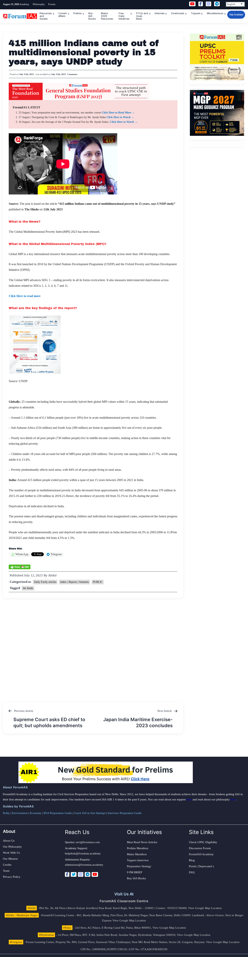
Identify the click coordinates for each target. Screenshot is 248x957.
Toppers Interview (138, 860)
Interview (159, 13)
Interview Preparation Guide (125, 813)
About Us (9, 840)
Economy (35, 813)
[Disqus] (93, 646)
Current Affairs (62, 14)
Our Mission (10, 858)
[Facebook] (67, 874)
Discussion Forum (200, 848)
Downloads (177, 13)
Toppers (196, 13)
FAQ (192, 872)
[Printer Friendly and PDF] (19, 566)
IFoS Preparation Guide (58, 813)
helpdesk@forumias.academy (83, 853)
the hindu (28, 588)
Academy (24, 4)
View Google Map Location (205, 908)
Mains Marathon (137, 854)
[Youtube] (95, 874)
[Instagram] (80, 874)
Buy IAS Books (92, 16)
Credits (7, 864)
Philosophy (39, 4)
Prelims (77, 13)
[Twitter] (74, 874)
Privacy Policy (11, 876)
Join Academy (236, 14)
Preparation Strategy (139, 866)
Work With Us (11, 852)
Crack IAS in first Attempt (89, 813)
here (189, 799)
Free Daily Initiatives (124, 16)
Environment (20, 813)
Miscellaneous (215, 13)
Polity (6, 813)
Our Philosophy (12, 846)
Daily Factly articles (45, 581)
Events (51, 4)
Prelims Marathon (137, 848)
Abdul (52, 575)
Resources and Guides (46, 16)
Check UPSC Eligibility (203, 842)
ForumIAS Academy (201, 854)
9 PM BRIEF (134, 872)
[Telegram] (87, 874)
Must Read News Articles (142, 842)
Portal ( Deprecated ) (201, 866)
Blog (192, 860)
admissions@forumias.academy (84, 864)
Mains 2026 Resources (107, 16)
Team (6, 870)
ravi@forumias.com (88, 842)
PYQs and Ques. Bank (142, 16)
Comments (72, 74)
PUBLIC (97, 581)
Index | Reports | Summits (74, 581)
